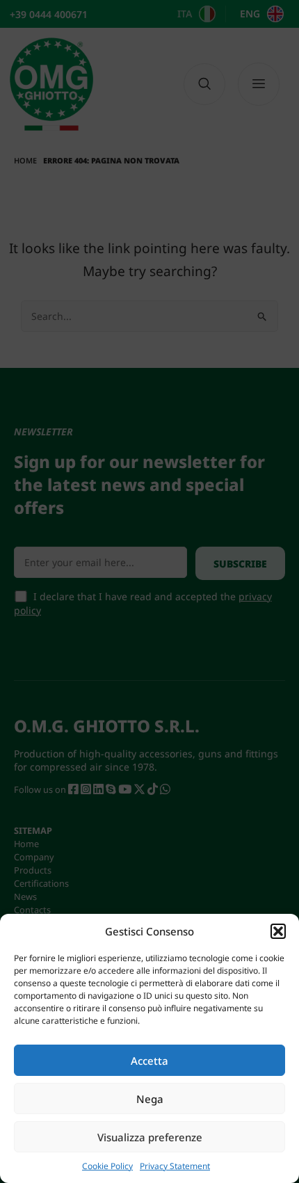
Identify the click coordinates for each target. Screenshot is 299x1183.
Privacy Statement (175, 1166)
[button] (278, 931)
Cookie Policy (107, 1166)
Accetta (149, 1061)
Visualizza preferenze (149, 1137)
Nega (149, 1099)
